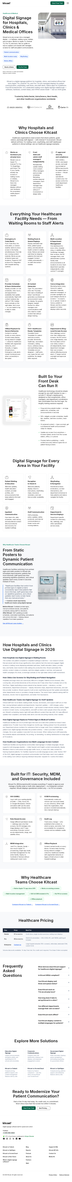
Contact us (17, 945)
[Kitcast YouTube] (20, 1139)
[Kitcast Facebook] (4, 1139)
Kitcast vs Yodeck (8, 1147)
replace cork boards (15, 45)
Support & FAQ (53, 1147)
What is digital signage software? (10, 1160)
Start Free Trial (57, 3)
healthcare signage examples (48, 144)
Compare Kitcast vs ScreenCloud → (47, 904)
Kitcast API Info (53, 1150)
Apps (27, 1163)
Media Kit (52, 1156)
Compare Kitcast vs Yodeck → (22, 904)
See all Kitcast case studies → (13, 623)
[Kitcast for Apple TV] (7, 1123)
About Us (28, 1156)
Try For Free (22, 67)
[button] (67, 3)
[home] (7, 3)
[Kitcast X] (13, 1139)
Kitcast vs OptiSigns (9, 1150)
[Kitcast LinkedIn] (16, 1139)
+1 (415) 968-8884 (9, 1133)
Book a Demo (9, 67)
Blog (27, 1147)
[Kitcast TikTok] (10, 1139)
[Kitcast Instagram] (7, 1139)
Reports (28, 1150)
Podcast (28, 1153)
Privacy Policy (53, 1175)
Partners (28, 1160)
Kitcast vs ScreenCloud (10, 1153)
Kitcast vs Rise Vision (9, 1156)
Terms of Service (64, 1175)
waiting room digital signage (45, 87)
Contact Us (52, 1153)
